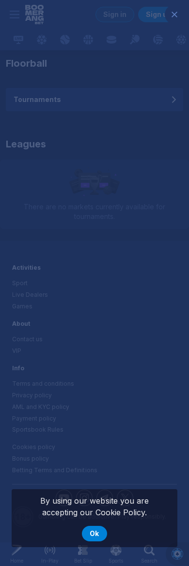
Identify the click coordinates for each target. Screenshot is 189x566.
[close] (174, 14)
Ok (94, 533)
